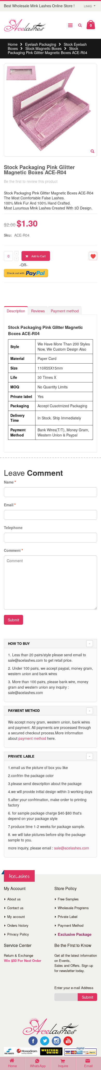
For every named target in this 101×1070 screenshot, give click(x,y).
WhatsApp (38, 1065)
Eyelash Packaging (40, 44)
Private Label (67, 916)
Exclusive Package (74, 934)
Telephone (13, 527)
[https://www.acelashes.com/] (51, 1026)
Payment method (65, 310)
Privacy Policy (18, 934)
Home (13, 44)
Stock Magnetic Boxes (43, 48)
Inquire (63, 1065)
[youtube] (68, 1040)
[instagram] (56, 1040)
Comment (12, 550)
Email (8, 504)
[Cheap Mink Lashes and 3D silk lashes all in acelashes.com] (25, 25)
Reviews (38, 310)
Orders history (17, 925)
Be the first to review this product (30, 181)
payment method (32, 738)
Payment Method (70, 925)
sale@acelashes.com (71, 847)
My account (16, 916)
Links (88, 6)
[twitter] (44, 1040)
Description (16, 310)
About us (14, 898)
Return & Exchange (18, 955)
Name (9, 482)
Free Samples (68, 898)
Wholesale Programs (73, 907)
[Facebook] (33, 1040)
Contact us (15, 907)
